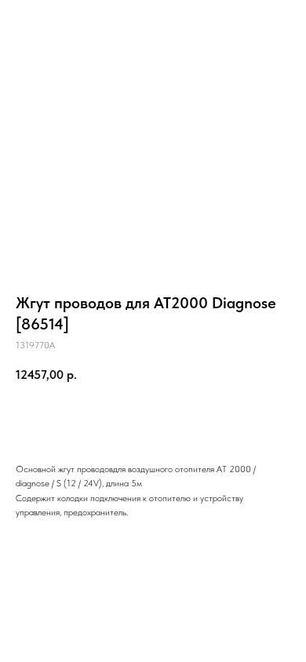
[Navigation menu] (281, 19)
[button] (222, 19)
